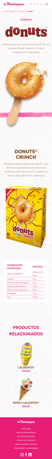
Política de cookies (26, 436)
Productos (13, 11)
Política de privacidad (26, 433)
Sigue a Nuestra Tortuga (26, 444)
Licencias (22, 11)
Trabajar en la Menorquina (26, 448)
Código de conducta (26, 440)
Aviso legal (26, 429)
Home (6, 11)
